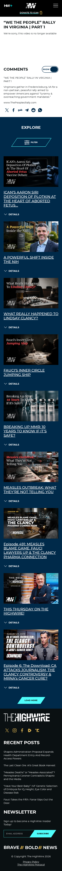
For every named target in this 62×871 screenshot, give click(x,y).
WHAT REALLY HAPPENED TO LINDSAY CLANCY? (31, 316)
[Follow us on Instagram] (14, 730)
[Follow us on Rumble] (29, 731)
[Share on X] (7, 110)
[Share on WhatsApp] (40, 110)
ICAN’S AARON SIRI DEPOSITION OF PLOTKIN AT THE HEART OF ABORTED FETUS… (30, 199)
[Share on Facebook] (13, 110)
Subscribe (43, 834)
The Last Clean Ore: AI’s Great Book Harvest (29, 765)
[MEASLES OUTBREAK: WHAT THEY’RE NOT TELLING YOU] (31, 467)
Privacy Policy (31, 862)
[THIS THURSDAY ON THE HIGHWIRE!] (31, 588)
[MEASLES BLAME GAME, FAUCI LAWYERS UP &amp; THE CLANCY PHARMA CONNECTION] (31, 523)
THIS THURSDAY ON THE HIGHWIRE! (26, 611)
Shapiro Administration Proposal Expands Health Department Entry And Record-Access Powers (29, 755)
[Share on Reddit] (33, 110)
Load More (31, 700)
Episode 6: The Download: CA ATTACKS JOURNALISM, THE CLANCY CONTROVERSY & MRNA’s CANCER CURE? (30, 672)
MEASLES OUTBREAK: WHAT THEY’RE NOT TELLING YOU (30, 490)
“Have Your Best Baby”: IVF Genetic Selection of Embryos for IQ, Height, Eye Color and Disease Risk (30, 789)
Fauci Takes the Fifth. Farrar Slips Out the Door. (28, 801)
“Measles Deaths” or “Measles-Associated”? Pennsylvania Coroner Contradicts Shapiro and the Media (29, 775)
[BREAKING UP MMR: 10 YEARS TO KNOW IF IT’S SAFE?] (31, 406)
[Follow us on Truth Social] (37, 731)
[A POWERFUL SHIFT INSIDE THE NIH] (31, 236)
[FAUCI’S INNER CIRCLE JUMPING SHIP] (31, 349)
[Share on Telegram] (26, 110)
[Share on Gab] (20, 110)
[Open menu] (55, 5)
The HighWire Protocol (31, 865)
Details (14, 214)
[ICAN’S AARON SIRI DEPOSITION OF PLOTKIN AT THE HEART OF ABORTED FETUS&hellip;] (31, 171)
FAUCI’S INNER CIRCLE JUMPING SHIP (24, 373)
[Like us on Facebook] (22, 730)
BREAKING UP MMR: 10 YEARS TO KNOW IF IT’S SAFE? (25, 431)
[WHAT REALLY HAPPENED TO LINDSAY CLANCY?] (31, 293)
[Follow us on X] (7, 730)
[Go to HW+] (7, 5)
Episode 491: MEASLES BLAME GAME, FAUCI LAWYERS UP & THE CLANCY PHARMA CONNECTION (30, 551)
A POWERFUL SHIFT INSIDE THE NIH (29, 260)
